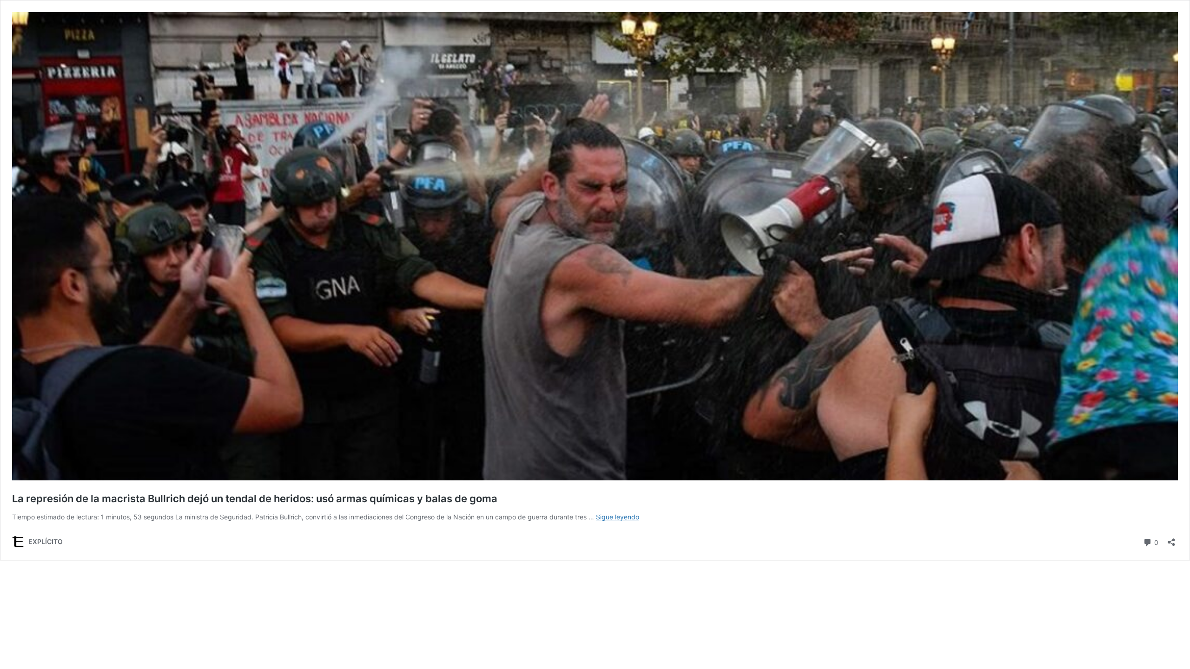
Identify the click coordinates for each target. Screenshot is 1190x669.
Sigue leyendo (617, 517)
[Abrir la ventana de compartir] (1171, 539)
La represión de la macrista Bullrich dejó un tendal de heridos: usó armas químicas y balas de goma (254, 498)
